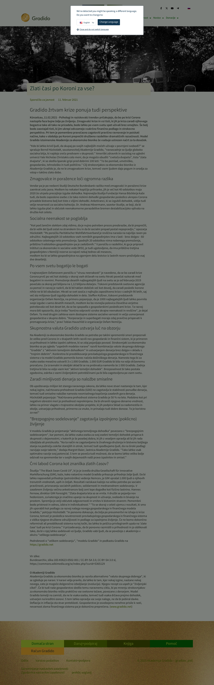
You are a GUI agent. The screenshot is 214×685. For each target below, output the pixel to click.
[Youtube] (172, 8)
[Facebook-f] (161, 8)
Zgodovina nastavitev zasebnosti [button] (42, 673)
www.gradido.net (120, 607)
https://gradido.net (41, 545)
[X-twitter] (166, 8)
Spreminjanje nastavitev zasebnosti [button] (44, 669)
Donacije (170, 18)
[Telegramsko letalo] (178, 8)
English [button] (87, 22)
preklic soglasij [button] (81, 673)
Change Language (109, 22)
